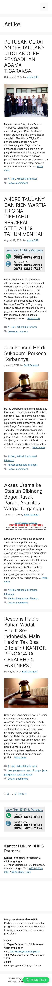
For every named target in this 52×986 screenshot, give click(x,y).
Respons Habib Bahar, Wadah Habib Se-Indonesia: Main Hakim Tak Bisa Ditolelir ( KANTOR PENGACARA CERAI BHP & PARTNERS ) (25, 642)
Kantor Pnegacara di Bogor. (23, 598)
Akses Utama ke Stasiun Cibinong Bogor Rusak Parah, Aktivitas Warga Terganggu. (24, 496)
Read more (33, 318)
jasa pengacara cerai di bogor (24, 770)
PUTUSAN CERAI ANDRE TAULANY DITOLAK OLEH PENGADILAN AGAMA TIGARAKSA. (24, 56)
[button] (35, 980)
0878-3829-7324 (21, 872)
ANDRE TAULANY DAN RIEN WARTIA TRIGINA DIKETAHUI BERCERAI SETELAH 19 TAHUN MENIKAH (25, 216)
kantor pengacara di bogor (22, 464)
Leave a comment (18, 183)
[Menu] (44, 7)
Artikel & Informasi (27, 178)
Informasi (9, 460)
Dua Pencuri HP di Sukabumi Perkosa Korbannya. (25, 353)
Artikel (11, 178)
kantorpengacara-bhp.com (25, 951)
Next (22, 793)
